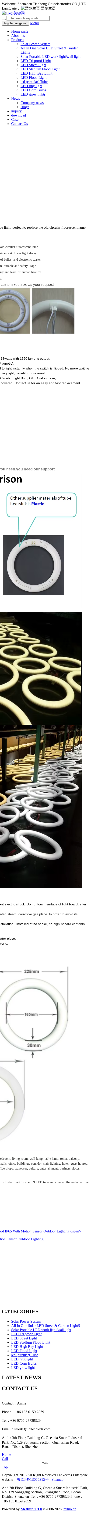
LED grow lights (33, 94)
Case (14, 119)
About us (18, 36)
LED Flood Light (33, 77)
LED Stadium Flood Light (40, 69)
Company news (32, 103)
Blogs (25, 107)
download (18, 115)
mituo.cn (69, 1509)
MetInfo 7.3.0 (31, 1509)
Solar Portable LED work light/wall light (50, 57)
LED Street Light (33, 65)
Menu (34, 23)
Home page (19, 31)
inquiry (16, 111)
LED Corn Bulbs (33, 90)
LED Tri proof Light (36, 61)
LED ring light (31, 86)
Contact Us (19, 124)
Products (17, 40)
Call (5, 1459)
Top (5, 1467)
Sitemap (57, 1479)
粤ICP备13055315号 (32, 1479)
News (15, 98)
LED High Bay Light (36, 73)
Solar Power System (35, 44)
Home (6, 1454)
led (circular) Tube (34, 82)
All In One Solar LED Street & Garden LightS (45, 1326)
